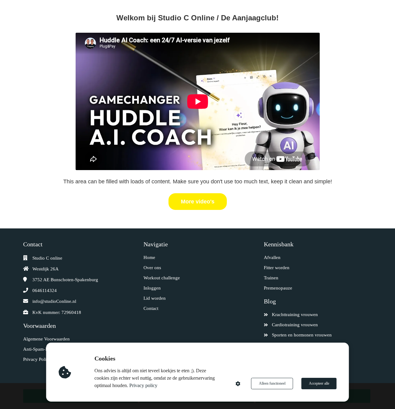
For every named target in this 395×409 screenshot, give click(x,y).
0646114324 (44, 290)
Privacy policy (143, 385)
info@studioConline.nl (54, 301)
